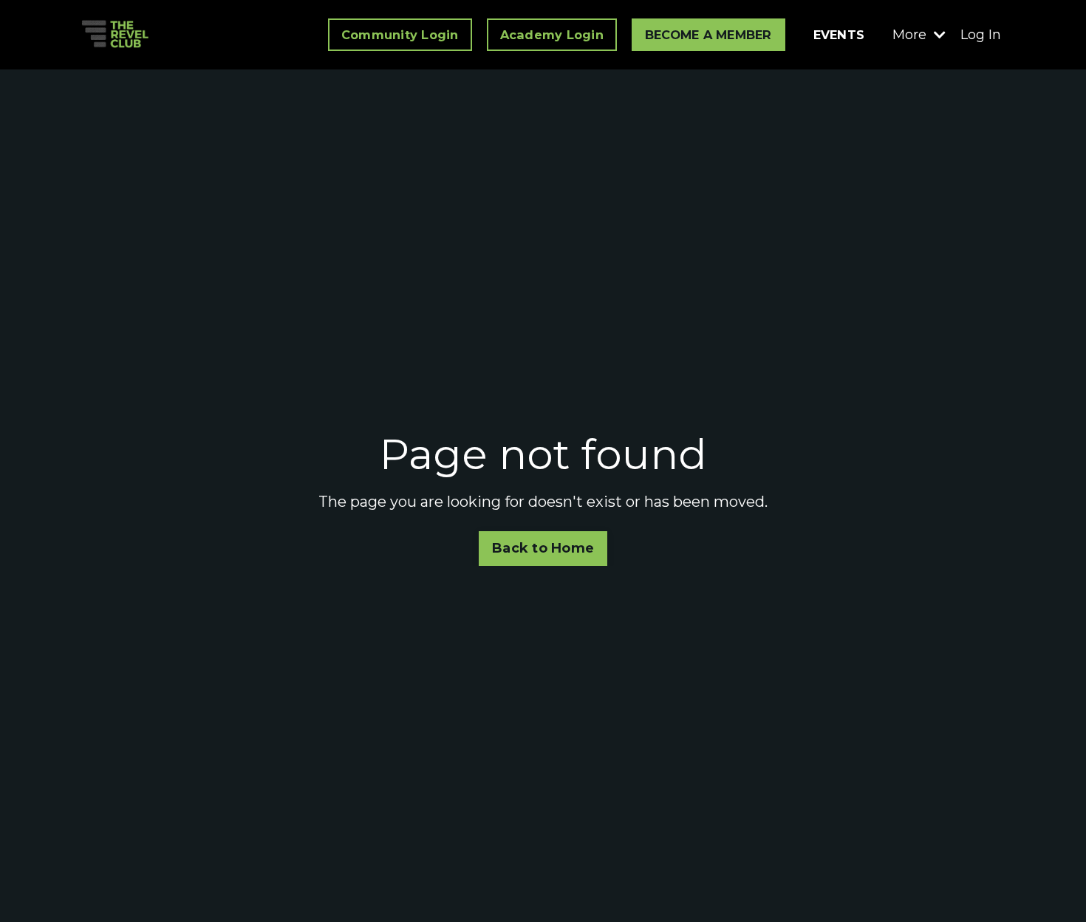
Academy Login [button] (552, 34)
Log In (980, 35)
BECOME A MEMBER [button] (708, 34)
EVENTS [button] (839, 34)
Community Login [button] (400, 34)
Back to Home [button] (543, 548)
